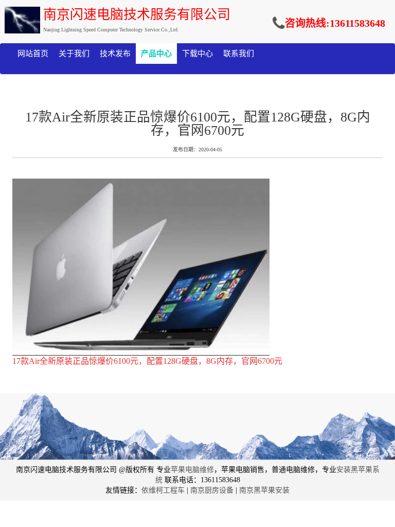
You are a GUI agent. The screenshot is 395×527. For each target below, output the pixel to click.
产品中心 (156, 53)
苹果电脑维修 (192, 469)
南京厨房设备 (212, 490)
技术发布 (115, 53)
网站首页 (32, 53)
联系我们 (238, 53)
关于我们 (74, 53)
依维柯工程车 (163, 490)
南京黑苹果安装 (264, 490)
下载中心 (197, 53)
